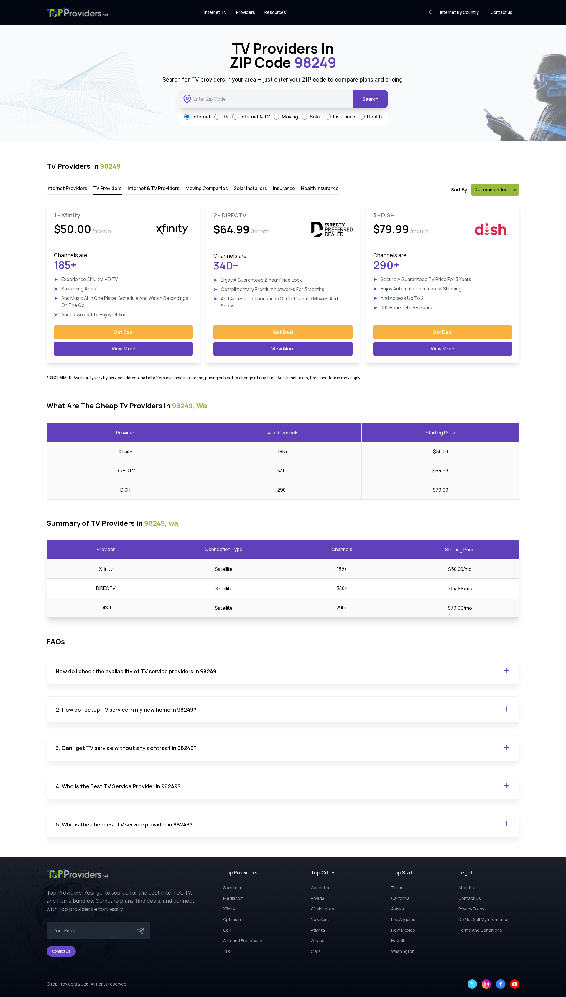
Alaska (397, 909)
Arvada (317, 898)
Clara (316, 951)
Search (370, 99)
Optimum (232, 919)
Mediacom (233, 898)
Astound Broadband (242, 940)
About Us (467, 887)
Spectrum (232, 887)
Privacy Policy (471, 909)
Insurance (284, 188)
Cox (227, 930)
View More (123, 348)
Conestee (321, 887)
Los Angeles (403, 919)
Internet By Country (459, 12)
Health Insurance (320, 188)
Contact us (501, 12)
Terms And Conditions (480, 930)
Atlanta (318, 930)
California (400, 898)
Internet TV (215, 12)
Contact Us (469, 898)
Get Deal (123, 332)
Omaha (317, 940)
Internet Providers (67, 188)
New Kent (320, 919)
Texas (397, 887)
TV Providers (107, 188)
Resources (275, 12)
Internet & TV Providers (154, 188)
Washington (322, 909)
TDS (227, 951)
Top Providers (63, 984)
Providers (245, 12)
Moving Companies (206, 188)
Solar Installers (250, 188)
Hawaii (397, 940)
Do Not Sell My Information (484, 919)
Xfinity (229, 909)
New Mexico (403, 930)
